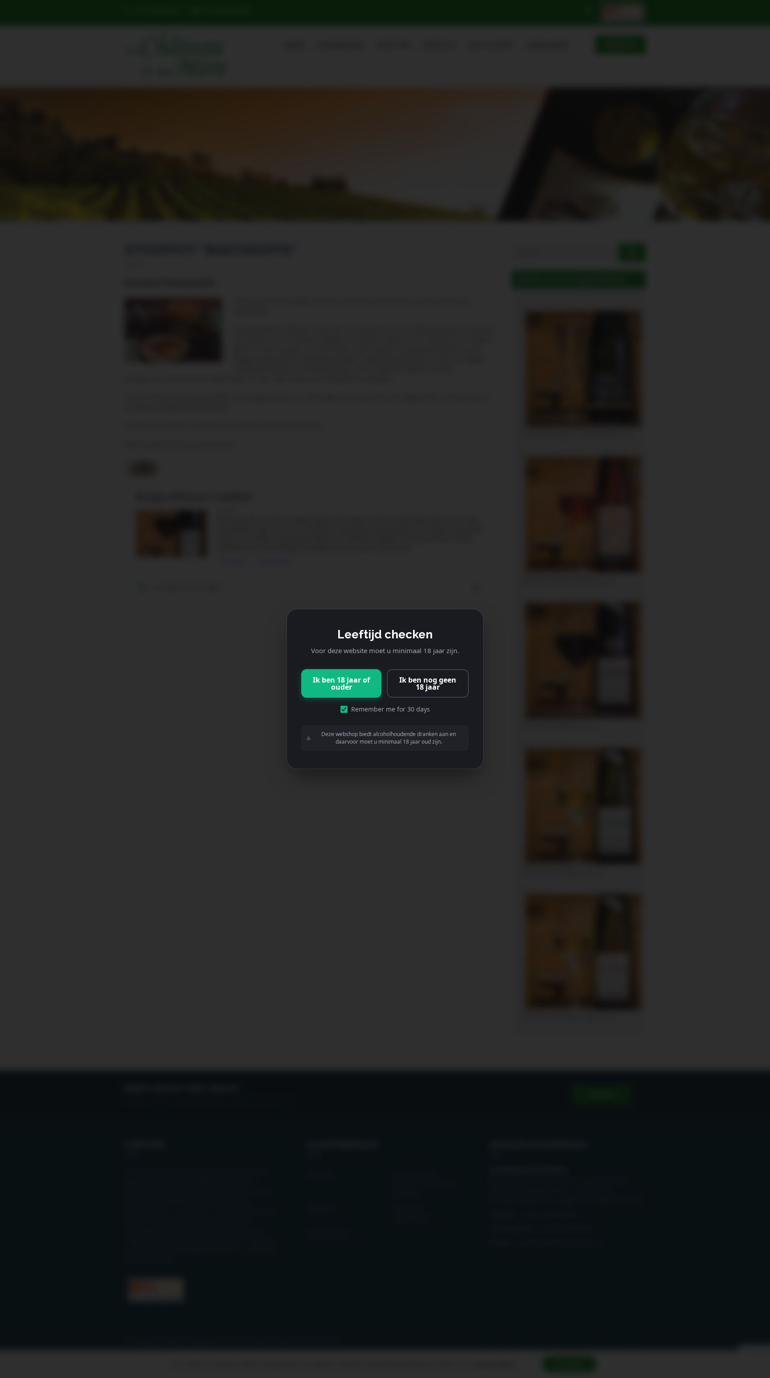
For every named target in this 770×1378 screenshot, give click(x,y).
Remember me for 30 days (390, 709)
